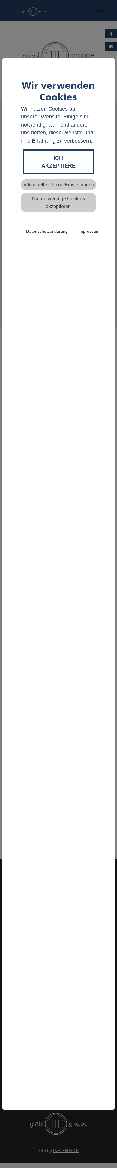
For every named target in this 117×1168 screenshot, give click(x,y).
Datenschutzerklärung (47, 231)
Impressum (89, 231)
